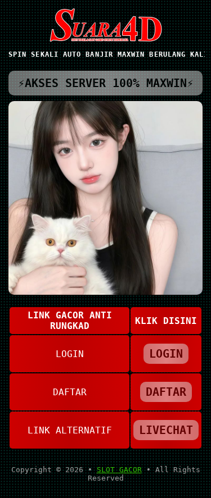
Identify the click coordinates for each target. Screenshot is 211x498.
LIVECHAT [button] (166, 430)
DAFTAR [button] (166, 392)
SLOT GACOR (119, 469)
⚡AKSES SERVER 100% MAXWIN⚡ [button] (106, 83)
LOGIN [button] (166, 353)
